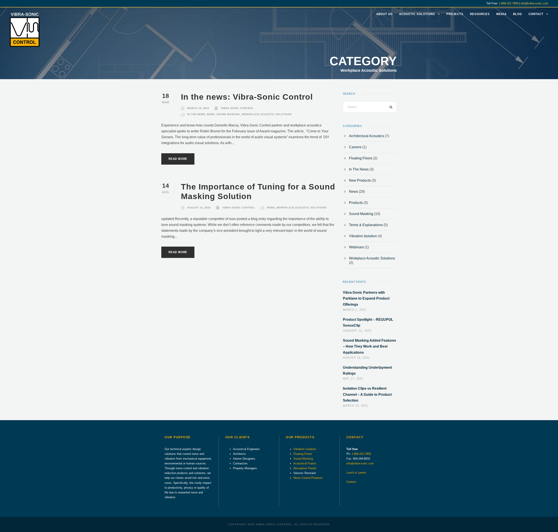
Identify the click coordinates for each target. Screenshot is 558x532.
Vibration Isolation (363, 236)
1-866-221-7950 (508, 3)
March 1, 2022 (354, 309)
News (211, 114)
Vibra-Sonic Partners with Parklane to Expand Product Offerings (366, 298)
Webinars (356, 247)
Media (501, 14)
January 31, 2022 (357, 330)
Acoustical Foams (304, 463)
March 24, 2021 (355, 405)
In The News (196, 114)
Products (356, 203)
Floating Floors (360, 158)
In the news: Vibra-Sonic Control (247, 96)
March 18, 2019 (198, 108)
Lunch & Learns (356, 472)
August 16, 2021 (356, 357)
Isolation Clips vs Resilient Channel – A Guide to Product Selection (367, 394)
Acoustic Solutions (417, 14)
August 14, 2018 (199, 207)
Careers (355, 147)
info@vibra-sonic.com (534, 3)
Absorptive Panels (304, 468)
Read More (177, 158)
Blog (517, 14)
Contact (536, 14)
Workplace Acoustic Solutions (267, 114)
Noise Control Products (308, 477)
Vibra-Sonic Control (237, 108)
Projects (454, 14)
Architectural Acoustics (366, 136)
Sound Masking (228, 114)
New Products (360, 180)
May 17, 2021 (353, 378)
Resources (480, 14)
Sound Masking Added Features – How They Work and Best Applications (369, 346)
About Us (384, 14)
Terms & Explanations (366, 225)
